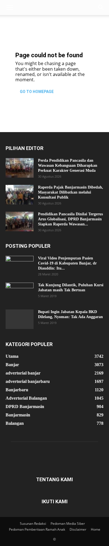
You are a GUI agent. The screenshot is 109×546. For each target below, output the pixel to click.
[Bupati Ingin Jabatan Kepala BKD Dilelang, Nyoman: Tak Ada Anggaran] (20, 319)
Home (95, 529)
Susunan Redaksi (33, 523)
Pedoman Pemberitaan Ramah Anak (37, 529)
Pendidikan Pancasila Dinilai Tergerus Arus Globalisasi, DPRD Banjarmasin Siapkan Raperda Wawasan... (70, 219)
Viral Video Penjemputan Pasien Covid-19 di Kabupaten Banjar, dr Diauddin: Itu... (67, 263)
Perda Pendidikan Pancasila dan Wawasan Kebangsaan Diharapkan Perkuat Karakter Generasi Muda (67, 165)
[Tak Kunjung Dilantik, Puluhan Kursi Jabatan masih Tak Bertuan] (20, 292)
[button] (9, 7)
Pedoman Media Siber (68, 523)
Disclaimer (78, 529)
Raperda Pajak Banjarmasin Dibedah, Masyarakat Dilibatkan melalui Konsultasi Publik (70, 192)
